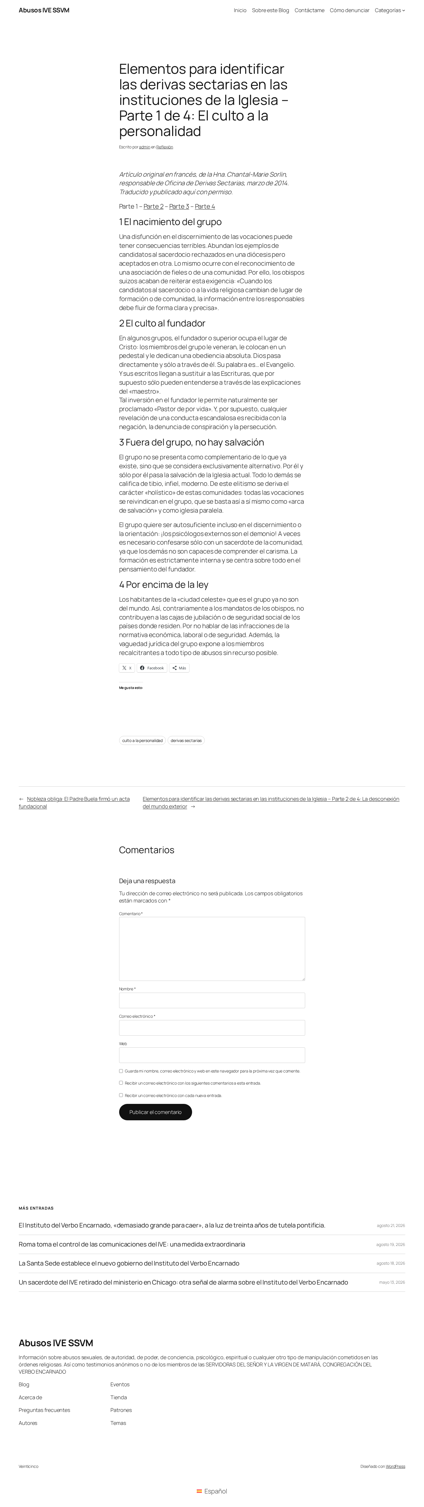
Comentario (131, 913)
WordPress (395, 1466)
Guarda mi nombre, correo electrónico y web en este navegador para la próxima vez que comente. (212, 1071)
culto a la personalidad (142, 740)
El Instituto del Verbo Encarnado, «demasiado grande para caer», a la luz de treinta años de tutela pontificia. (172, 1225)
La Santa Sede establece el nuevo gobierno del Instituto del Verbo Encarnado (129, 1263)
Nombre (127, 989)
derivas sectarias (186, 740)
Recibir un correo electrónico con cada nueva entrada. (173, 1095)
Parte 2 (154, 206)
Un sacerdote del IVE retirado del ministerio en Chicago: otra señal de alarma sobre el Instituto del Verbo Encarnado (183, 1282)
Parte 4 (205, 206)
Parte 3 (179, 206)
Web (123, 1043)
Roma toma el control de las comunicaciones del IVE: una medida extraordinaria (132, 1244)
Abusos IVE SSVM (44, 10)
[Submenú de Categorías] (403, 10)
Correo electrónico (137, 1016)
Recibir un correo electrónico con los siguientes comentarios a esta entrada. (193, 1083)
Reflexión (164, 147)
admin (144, 147)
